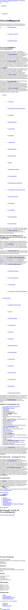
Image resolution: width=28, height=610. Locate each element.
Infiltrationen (3, 260)
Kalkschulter (5, 406)
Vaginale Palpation (7, 505)
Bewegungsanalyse (7, 499)
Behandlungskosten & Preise (9, 597)
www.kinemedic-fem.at (7, 490)
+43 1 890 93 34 (3, 0)
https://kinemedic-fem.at (8, 598)
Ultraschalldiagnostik (7, 502)
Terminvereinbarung (7, 596)
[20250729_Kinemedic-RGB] (3, 5)
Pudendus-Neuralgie (7, 430)
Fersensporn (5, 427)
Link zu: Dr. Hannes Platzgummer (7, 515)
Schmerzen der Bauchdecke (9, 443)
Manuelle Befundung (7, 500)
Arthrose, (5, 419)
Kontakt (4, 595)
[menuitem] (18, 406)
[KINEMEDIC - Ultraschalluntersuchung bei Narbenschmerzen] (14, 299)
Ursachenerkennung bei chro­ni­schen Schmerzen (13, 503)
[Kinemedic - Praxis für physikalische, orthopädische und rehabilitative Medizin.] (14, 214)
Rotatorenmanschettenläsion (9, 408)
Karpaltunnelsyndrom (7, 433)
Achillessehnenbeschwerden (9, 426)
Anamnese (5, 497)
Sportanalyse (5, 501)
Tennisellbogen (6, 410)
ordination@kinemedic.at (13, 0)
